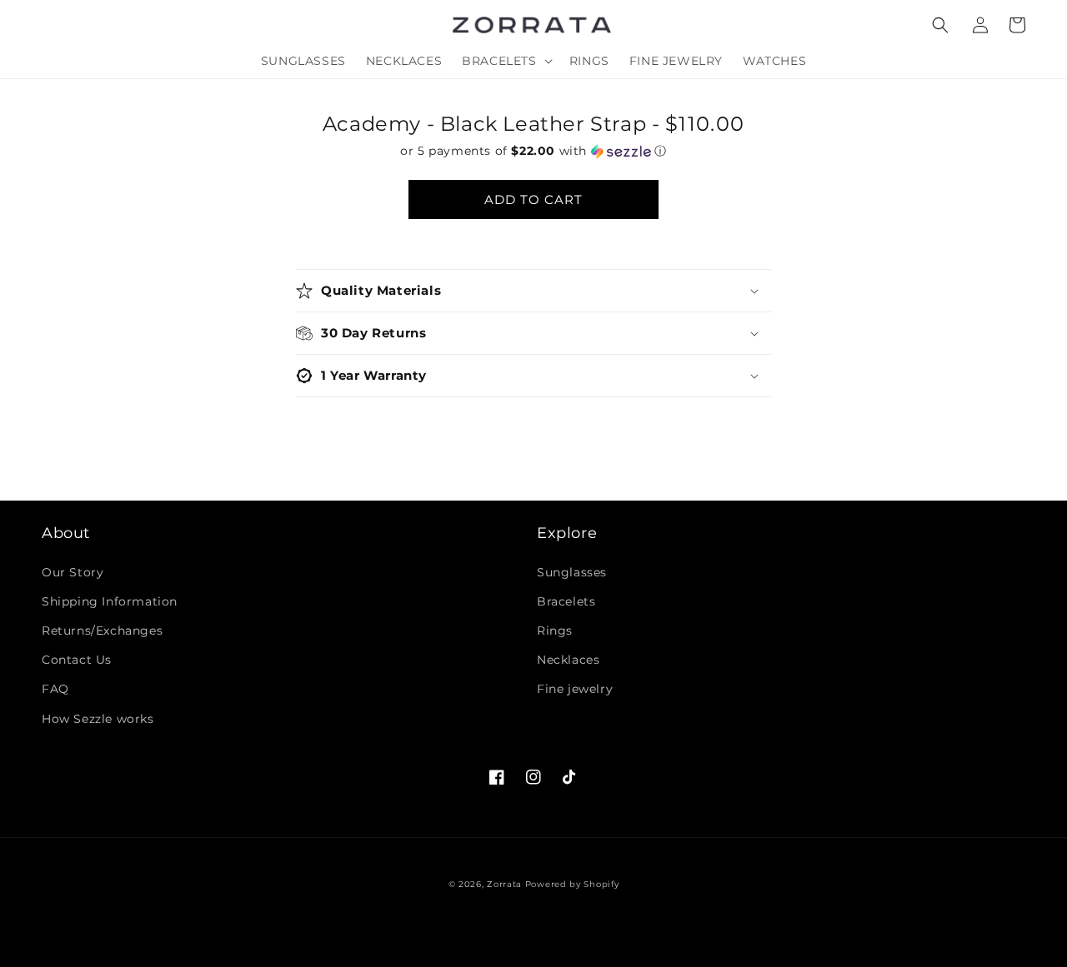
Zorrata (504, 884)
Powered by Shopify (572, 884)
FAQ (55, 688)
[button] (940, 25)
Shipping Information (110, 601)
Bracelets (566, 601)
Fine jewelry (575, 688)
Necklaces (568, 659)
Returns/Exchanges (102, 630)
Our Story (72, 572)
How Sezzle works (98, 718)
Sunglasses (572, 572)
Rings (555, 630)
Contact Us (77, 659)
